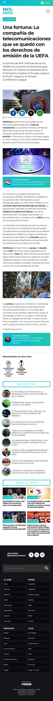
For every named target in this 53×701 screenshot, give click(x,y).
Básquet (7, 638)
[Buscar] (4, 2)
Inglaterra (31, 589)
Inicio (6, 584)
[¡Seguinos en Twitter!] (36, 554)
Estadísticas (8, 610)
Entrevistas (8, 605)
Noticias (7, 589)
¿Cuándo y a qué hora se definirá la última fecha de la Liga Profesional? (29, 471)
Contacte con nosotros (26, 694)
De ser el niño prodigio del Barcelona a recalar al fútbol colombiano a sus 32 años (30, 452)
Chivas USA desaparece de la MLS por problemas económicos (30, 462)
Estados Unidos (33, 595)
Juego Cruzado (33, 670)
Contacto (7, 621)
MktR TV (7, 595)
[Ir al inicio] (8, 11)
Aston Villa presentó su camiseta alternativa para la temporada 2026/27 (27, 340)
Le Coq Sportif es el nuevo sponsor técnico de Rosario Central (28, 423)
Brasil (30, 616)
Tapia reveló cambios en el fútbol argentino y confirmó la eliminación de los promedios (30, 432)
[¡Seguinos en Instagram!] (42, 554)
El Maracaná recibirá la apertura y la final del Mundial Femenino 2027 (29, 183)
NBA (30, 649)
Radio (6, 600)
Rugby (6, 670)
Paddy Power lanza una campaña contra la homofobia (28, 403)
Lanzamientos (33, 643)
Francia (30, 621)
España (30, 600)
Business (31, 638)
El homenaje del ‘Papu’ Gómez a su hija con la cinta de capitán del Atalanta (29, 413)
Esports (6, 654)
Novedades (9, 19)
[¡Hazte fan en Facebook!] (31, 554)
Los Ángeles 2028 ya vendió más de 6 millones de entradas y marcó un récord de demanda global (38, 504)
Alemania (31, 610)
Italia (30, 605)
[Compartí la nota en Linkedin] (22, 113)
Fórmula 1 (31, 665)
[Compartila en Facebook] (13, 113)
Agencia (7, 616)
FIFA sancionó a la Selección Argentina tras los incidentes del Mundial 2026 (14, 527)
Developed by (17, 683)
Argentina (31, 584)
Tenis (5, 643)
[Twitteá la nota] (30, 113)
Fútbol (6, 633)
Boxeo (6, 665)
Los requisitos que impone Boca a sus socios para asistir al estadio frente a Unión (29, 442)
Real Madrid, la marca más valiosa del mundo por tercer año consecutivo (14, 503)
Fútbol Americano (10, 659)
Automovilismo (9, 649)
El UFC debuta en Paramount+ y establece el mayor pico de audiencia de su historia (29, 394)
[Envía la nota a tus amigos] (39, 113)
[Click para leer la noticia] (6, 394)
